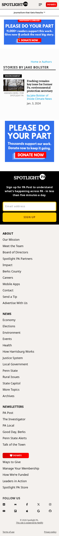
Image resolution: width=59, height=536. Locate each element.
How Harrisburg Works (18, 351)
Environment (12, 76)
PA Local (8, 425)
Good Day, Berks (14, 432)
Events (7, 339)
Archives (8, 396)
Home (34, 62)
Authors (47, 62)
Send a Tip (10, 297)
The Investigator (14, 419)
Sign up (29, 217)
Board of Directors (15, 252)
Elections (9, 326)
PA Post (8, 413)
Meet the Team (13, 246)
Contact (8, 290)
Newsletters (13, 407)
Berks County (12, 271)
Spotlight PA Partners (17, 259)
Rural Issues (11, 377)
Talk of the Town (14, 444)
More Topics (11, 389)
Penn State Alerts (15, 438)
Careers (8, 278)
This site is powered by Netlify (29, 522)
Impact (7, 265)
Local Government (15, 364)
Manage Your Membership (21, 468)
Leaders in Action (15, 481)
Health (7, 345)
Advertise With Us (15, 303)
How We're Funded (16, 475)
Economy (9, 320)
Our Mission (11, 239)
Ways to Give (12, 462)
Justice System (13, 358)
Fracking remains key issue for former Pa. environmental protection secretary (40, 86)
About (8, 233)
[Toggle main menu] (40, 5)
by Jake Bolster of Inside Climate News (39, 97)
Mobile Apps (11, 284)
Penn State (10, 371)
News (7, 314)
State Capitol (11, 383)
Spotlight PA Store (15, 487)
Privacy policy (50, 532)
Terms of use (8, 532)
